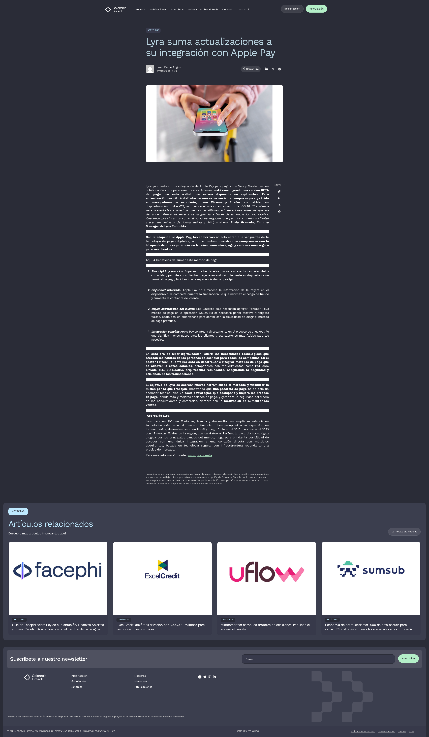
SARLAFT (402, 731)
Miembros (177, 9)
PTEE (411, 731)
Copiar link (252, 69)
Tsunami (243, 9)
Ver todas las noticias (404, 531)
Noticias (140, 9)
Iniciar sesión (292, 8)
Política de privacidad (363, 731)
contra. (256, 731)
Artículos (153, 30)
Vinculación (316, 8)
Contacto (227, 9)
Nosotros (140, 676)
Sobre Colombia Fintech (203, 9)
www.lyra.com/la (200, 455)
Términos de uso (386, 731)
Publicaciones (158, 9)
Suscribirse (408, 658)
